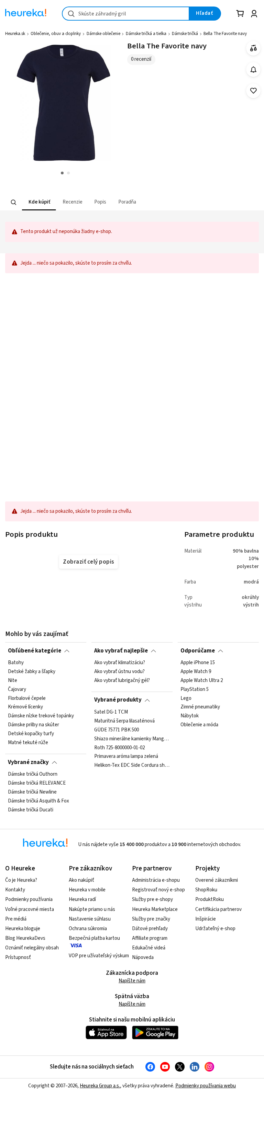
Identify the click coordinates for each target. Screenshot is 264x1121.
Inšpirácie (205, 919)
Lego (185, 698)
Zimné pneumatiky (200, 707)
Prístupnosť (18, 957)
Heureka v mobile (87, 889)
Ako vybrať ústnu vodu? (119, 671)
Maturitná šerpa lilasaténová (124, 721)
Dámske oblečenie (103, 34)
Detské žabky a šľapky (31, 671)
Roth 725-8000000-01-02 (119, 747)
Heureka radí (82, 899)
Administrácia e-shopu (156, 880)
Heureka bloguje (22, 928)
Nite (12, 680)
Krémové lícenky (25, 707)
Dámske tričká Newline (32, 792)
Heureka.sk (15, 34)
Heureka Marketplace (155, 909)
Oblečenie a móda (199, 724)
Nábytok (189, 716)
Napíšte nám (132, 980)
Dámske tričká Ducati (30, 809)
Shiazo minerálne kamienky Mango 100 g (132, 738)
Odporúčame (197, 651)
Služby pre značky (151, 919)
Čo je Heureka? (21, 880)
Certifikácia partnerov (218, 909)
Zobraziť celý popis (88, 562)
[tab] (39, 202)
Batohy (16, 662)
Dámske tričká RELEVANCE (37, 783)
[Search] (14, 202)
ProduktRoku (209, 899)
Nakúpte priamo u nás (92, 909)
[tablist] (96, 202)
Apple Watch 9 (195, 671)
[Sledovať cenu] (253, 69)
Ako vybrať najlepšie (121, 651)
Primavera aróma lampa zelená (126, 756)
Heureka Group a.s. (100, 1085)
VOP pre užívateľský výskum (99, 955)
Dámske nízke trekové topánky (41, 716)
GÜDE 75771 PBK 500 (116, 730)
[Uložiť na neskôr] (253, 90)
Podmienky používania (29, 899)
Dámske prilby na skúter (33, 724)
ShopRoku (206, 889)
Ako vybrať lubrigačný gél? (122, 680)
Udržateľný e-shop (215, 928)
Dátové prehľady (150, 928)
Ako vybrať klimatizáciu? (119, 662)
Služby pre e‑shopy (152, 899)
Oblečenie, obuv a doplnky (56, 34)
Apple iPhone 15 (197, 662)
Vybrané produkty (118, 700)
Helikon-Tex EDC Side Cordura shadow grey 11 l (132, 765)
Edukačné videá (148, 947)
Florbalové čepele (27, 698)
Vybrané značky (28, 762)
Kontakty (15, 889)
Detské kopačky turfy (31, 733)
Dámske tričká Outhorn (32, 774)
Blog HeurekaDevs (25, 938)
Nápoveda (143, 957)
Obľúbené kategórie (34, 651)
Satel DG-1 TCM (111, 712)
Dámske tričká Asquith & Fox (38, 801)
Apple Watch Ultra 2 (201, 680)
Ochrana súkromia (88, 928)
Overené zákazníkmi (216, 880)
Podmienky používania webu (205, 1085)
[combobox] (125, 14)
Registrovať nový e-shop (158, 889)
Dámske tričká (185, 34)
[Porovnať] (253, 48)
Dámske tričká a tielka (146, 34)
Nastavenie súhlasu (90, 919)
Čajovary (17, 689)
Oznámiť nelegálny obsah (32, 947)
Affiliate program (149, 938)
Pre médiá (15, 919)
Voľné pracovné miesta (29, 909)
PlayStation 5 (194, 689)
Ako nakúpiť (81, 880)
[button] (39, 202)
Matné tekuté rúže (28, 742)
